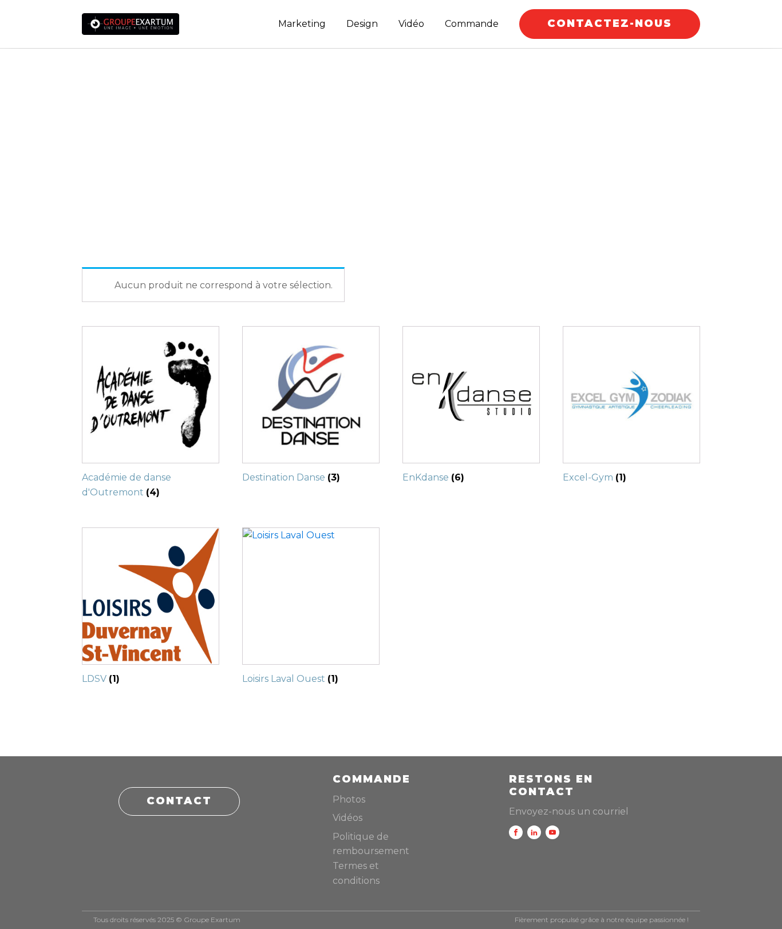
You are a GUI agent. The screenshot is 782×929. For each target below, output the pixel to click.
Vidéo (411, 23)
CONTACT (179, 801)
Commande (472, 23)
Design (362, 23)
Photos (349, 799)
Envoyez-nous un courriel (569, 811)
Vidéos (347, 817)
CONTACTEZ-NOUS (609, 23)
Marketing (302, 23)
